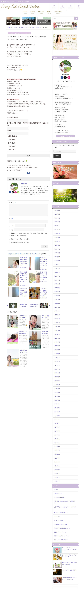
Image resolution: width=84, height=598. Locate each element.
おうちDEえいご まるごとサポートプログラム (19, 33)
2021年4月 (57, 438)
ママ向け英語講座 (58, 520)
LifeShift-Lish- (58, 493)
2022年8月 (57, 376)
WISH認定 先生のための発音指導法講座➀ (64, 502)
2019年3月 (57, 462)
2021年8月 (57, 423)
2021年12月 (57, 407)
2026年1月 (57, 225)
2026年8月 (57, 210)
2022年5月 (57, 388)
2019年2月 (57, 466)
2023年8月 (57, 330)
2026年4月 (57, 218)
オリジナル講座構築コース (61, 512)
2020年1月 (57, 458)
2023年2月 (57, 353)
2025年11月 (57, 233)
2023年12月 (57, 315)
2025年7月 (57, 241)
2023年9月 (57, 326)
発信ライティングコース (60, 532)
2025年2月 (57, 260)
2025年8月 (57, 237)
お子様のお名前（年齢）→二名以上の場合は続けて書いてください (27, 124)
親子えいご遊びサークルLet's (61, 536)
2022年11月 (57, 365)
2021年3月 (57, 442)
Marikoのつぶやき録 (59, 497)
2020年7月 (57, 450)
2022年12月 (57, 361)
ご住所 (9, 131)
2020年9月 (57, 446)
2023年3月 (57, 349)
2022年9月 (57, 373)
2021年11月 (57, 411)
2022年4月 (57, 392)
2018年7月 (57, 473)
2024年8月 (57, 284)
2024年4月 (57, 299)
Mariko (24, 184)
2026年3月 (57, 222)
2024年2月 (57, 307)
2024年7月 (57, 287)
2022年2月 (57, 400)
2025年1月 (57, 264)
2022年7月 (57, 380)
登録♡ (57, 156)
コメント (12, 203)
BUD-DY (56, 489)
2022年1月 (57, 404)
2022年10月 (57, 369)
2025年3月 (57, 256)
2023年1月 (57, 357)
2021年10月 (57, 415)
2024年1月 (57, 311)
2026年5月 (57, 214)
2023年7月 (57, 334)
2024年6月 (57, 291)
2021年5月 (57, 435)
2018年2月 (57, 477)
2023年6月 (57, 338)
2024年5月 (57, 295)
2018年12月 (57, 469)
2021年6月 (57, 431)
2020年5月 (57, 454)
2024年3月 (57, 303)
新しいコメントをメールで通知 (20, 239)
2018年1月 (56, 481)
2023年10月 (57, 322)
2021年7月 (57, 427)
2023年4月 (57, 346)
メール (11, 226)
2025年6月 (57, 245)
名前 (11, 218)
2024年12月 (57, 268)
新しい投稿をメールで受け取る (20, 242)
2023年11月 (57, 318)
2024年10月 (57, 276)
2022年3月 (57, 396)
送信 (28, 155)
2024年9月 (57, 280)
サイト (11, 230)
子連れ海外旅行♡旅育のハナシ (62, 528)
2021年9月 (57, 419)
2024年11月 (57, 272)
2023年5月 (57, 342)
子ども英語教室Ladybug (60, 524)
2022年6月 (57, 384)
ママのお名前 (12, 117)
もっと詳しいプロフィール (65, 136)
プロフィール (57, 516)
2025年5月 (57, 249)
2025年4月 (57, 253)
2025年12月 (57, 229)
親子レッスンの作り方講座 (61, 539)
